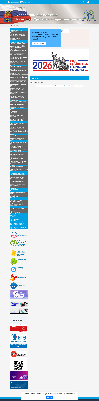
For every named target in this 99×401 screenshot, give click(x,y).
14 (53, 85)
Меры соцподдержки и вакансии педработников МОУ (17, 195)
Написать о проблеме (39, 43)
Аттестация (12, 165)
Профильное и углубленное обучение (18, 142)
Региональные (13, 111)
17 (61, 85)
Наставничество (14, 218)
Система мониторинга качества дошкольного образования (17, 98)
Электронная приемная (15, 38)
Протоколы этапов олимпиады (17, 208)
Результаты (12, 211)
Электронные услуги (14, 39)
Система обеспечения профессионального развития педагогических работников (17, 88)
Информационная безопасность (17, 151)
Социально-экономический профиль (18, 149)
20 (69, 85)
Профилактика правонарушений (17, 174)
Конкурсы (12, 216)
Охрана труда (13, 172)
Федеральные (13, 109)
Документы (12, 108)
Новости (12, 28)
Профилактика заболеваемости (17, 186)
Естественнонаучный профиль (17, 146)
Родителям (12, 199)
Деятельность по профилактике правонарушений (17, 184)
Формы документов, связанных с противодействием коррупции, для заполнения (18, 50)
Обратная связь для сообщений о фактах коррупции (17, 62)
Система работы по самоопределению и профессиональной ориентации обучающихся (19, 81)
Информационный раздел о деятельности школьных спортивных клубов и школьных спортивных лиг (18, 226)
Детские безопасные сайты (16, 162)
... (66, 85)
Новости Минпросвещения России (18, 222)
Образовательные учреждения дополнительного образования (17, 128)
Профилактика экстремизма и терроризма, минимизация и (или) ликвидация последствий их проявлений (17, 178)
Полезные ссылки (14, 164)
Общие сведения (14, 31)
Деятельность (13, 134)
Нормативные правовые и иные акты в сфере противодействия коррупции (19, 44)
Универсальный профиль (15, 150)
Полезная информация (15, 212)
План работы (13, 135)
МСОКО (11, 65)
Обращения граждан (15, 100)
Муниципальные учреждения (16, 122)
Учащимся (12, 197)
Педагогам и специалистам (16, 191)
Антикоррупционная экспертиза (17, 46)
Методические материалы (16, 47)
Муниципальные (14, 112)
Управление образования (16, 30)
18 (64, 85)
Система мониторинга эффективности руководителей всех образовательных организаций (18, 92)
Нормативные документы (16, 66)
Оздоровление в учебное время (17, 203)
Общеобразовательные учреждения (18, 126)
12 (47, 85)
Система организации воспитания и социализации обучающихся (18, 95)
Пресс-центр (13, 188)
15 (55, 85)
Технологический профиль (16, 145)
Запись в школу (13, 205)
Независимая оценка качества (17, 173)
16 (58, 85)
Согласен (49, 397)
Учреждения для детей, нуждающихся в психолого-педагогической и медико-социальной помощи (19, 131)
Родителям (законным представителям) (19, 161)
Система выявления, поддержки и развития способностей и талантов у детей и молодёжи (18, 77)
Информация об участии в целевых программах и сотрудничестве (18, 137)
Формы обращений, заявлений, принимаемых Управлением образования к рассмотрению (17, 106)
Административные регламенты (17, 34)
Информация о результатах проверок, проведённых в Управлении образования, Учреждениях (18, 119)
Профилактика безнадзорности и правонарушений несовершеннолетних (19, 182)
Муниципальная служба (15, 41)
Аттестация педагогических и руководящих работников (17, 167)
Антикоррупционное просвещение (18, 64)
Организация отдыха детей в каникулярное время (16, 201)
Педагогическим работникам (16, 158)
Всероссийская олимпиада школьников (19, 207)
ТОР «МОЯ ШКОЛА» (14, 228)
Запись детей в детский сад (16, 204)
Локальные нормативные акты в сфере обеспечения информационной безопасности (19, 154)
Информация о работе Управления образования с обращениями (18, 102)
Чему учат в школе (14, 219)
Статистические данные (15, 139)
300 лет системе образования (17, 223)
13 (50, 85)
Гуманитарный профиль (15, 147)
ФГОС (11, 141)
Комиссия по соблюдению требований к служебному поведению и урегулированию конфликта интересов (19, 59)
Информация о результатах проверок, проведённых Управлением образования (18, 115)
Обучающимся (13, 159)
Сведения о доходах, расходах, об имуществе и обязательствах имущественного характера (17, 54)
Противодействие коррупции (16, 42)
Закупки (12, 32)
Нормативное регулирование (16, 157)
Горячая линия (13, 220)
